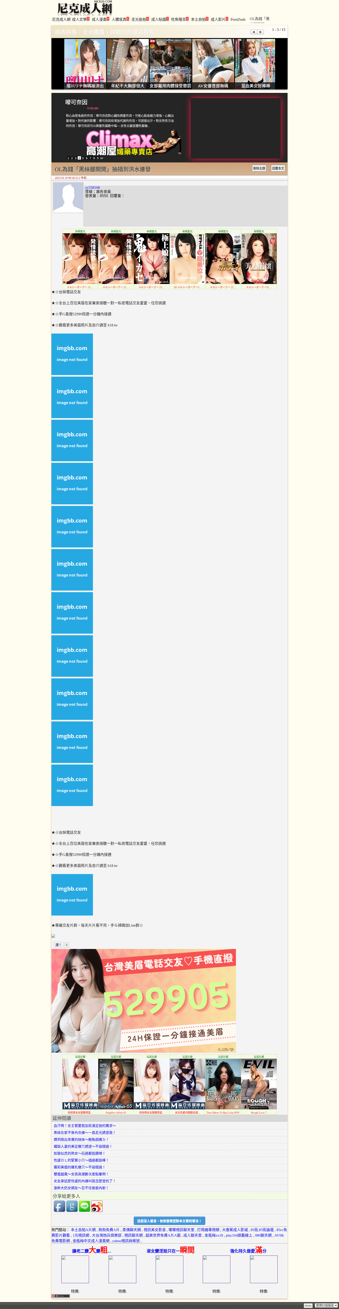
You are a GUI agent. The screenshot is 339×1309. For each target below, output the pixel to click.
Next (260, 32)
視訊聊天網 (133, 1235)
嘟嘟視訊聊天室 (181, 1230)
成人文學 (80, 19)
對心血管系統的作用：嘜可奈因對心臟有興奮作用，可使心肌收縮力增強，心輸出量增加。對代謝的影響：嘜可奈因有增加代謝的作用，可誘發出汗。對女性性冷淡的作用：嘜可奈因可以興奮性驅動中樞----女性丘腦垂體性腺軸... (120, 120)
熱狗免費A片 (109, 1230)
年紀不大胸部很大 (127, 86)
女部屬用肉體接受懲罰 (170, 86)
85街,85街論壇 (262, 1230)
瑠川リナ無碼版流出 (85, 86)
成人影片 (219, 19)
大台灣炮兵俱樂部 (107, 1235)
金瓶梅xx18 (214, 1235)
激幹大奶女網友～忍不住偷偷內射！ (81, 1188)
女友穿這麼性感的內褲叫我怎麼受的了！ (85, 1181)
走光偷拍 (139, 19)
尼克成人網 (61, 19)
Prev (253, 32)
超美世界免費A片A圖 (163, 1235)
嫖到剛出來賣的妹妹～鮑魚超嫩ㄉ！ (81, 1139)
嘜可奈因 (76, 102)
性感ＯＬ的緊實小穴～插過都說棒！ (81, 1160)
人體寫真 (120, 19)
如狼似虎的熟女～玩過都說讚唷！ (80, 1153)
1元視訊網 (81, 1235)
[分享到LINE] (84, 1211)
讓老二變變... (91, 1251)
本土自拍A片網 (83, 1230)
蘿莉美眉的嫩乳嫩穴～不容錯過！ (80, 1167)
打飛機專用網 (208, 1230)
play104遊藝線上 (239, 1235)
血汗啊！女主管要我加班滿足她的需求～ (85, 1126)
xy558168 (92, 187)
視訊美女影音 (155, 1230)
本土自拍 (199, 19)
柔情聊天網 (131, 1230)
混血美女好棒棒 (255, 86)
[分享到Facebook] (59, 1211)
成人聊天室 (192, 1235)
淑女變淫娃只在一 (171, 1251)
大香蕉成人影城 (235, 1230)
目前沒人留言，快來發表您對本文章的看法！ (169, 1221)
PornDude (238, 19)
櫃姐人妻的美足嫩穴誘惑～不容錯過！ (83, 1146)
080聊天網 (263, 1235)
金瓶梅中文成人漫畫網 (91, 1241)
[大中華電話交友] (143, 1051)
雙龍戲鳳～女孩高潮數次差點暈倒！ (81, 1174)
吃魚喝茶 (179, 19)
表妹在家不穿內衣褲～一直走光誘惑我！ (85, 1133)
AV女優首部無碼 (213, 86)
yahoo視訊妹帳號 (126, 1241)
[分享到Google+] (72, 1211)
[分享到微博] (97, 1211)
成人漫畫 (100, 19)
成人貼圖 (159, 19)
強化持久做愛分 (248, 1251)
